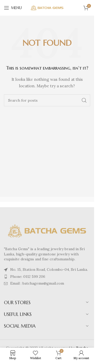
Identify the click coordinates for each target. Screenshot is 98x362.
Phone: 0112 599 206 (27, 276)
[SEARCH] (84, 100)
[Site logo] (47, 7)
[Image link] (47, 230)
